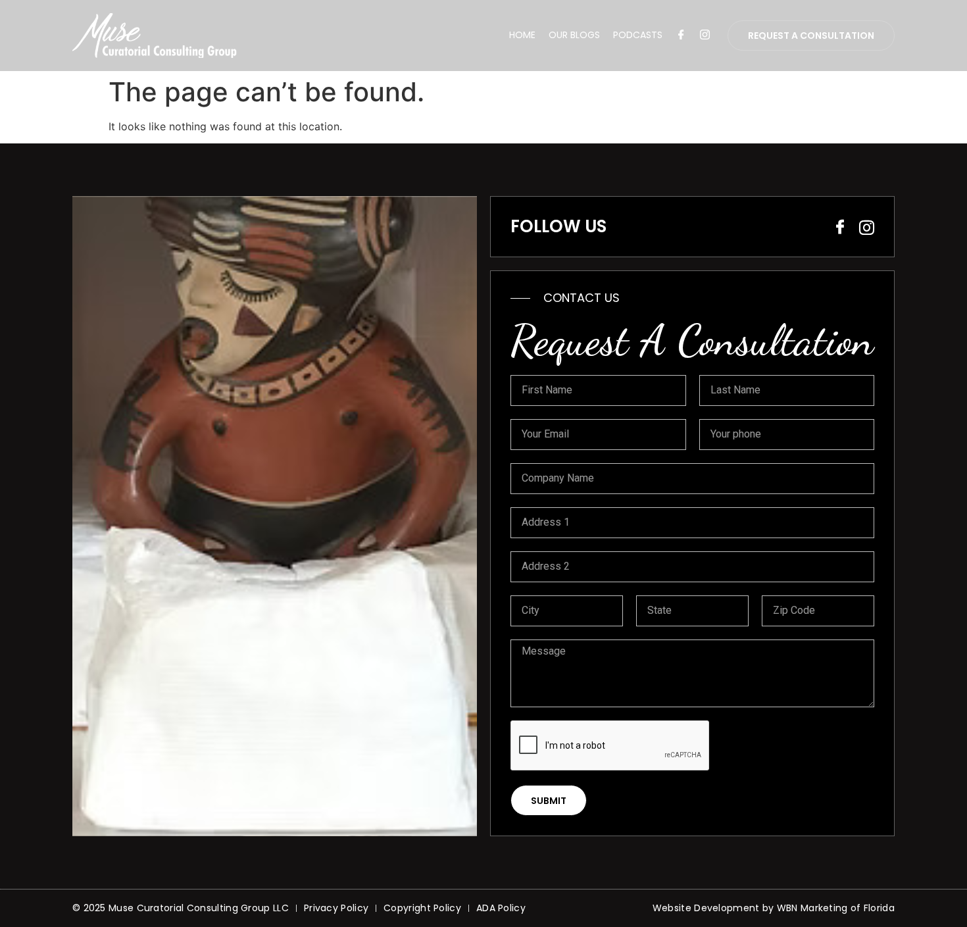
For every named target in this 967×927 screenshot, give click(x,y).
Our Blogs (574, 35)
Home (522, 35)
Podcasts (637, 35)
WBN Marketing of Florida (836, 907)
